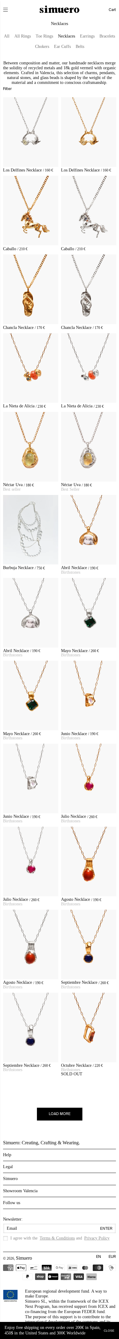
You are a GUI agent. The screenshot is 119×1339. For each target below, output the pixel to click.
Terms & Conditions (57, 1238)
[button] (9, 9)
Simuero (24, 1258)
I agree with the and (60, 1238)
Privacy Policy (97, 1238)
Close (109, 1330)
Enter (106, 1228)
